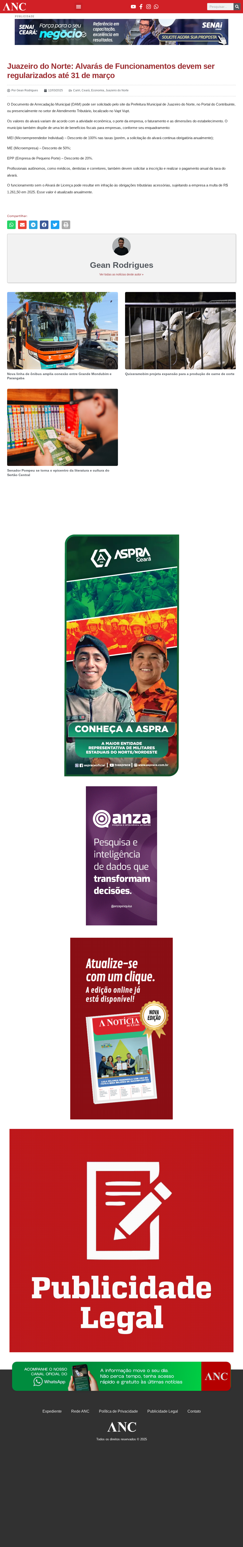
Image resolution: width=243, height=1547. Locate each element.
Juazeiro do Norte (117, 90)
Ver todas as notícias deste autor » (121, 274)
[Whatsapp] (156, 6)
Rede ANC (80, 1411)
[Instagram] (148, 6)
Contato (194, 1411)
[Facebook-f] (141, 6)
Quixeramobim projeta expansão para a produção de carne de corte (179, 374)
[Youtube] (133, 6)
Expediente (52, 1411)
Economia (97, 90)
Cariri (76, 90)
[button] (78, 6)
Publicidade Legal (162, 1411)
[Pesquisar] (237, 6)
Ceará (86, 90)
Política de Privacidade (118, 1411)
